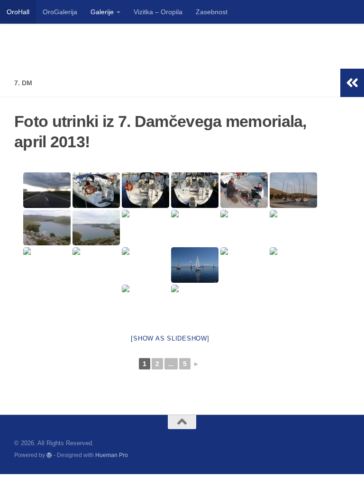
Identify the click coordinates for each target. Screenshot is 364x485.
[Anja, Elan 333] (96, 190)
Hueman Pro (111, 455)
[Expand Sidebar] (352, 83)
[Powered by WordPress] (49, 455)
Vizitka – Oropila (158, 12)
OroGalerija (60, 12)
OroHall (18, 12)
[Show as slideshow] (170, 338)
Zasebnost (212, 12)
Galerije (102, 12)
